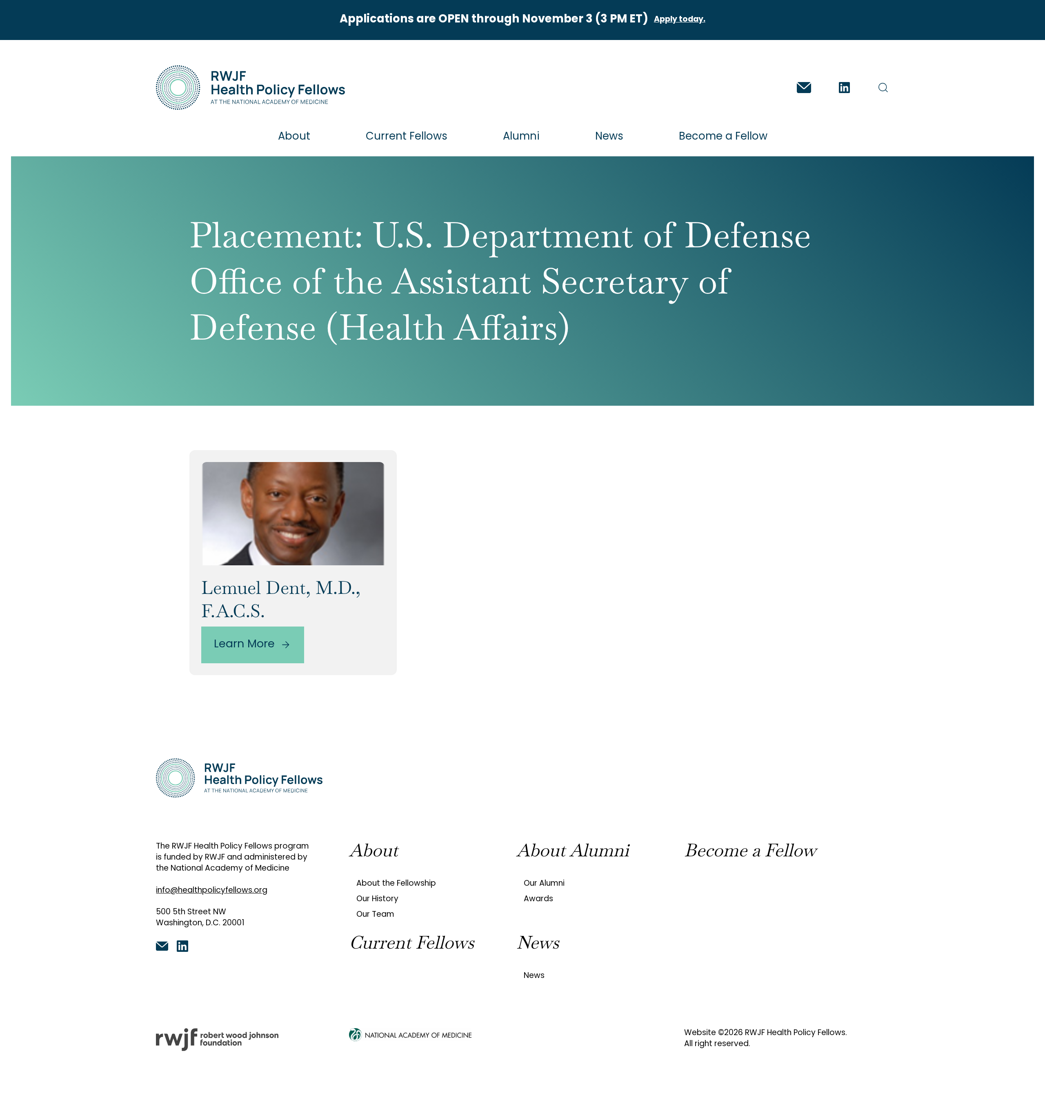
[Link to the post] (293, 513)
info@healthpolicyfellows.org (211, 890)
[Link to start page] (250, 87)
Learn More (244, 645)
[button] (883, 87)
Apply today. (679, 20)
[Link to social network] (804, 87)
